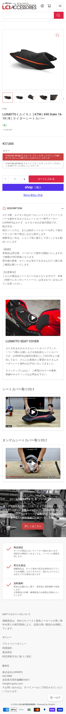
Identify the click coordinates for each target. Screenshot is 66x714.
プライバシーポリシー (14, 643)
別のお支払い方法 (33, 195)
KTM (4, 109)
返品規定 (7, 652)
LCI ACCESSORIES (27, 704)
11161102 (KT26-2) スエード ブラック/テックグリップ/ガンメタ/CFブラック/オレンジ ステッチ (33, 164)
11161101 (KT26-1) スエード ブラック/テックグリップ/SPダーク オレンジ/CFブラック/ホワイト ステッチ (32, 156)
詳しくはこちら (33, 526)
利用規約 (7, 648)
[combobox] (33, 15)
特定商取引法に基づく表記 (16, 656)
